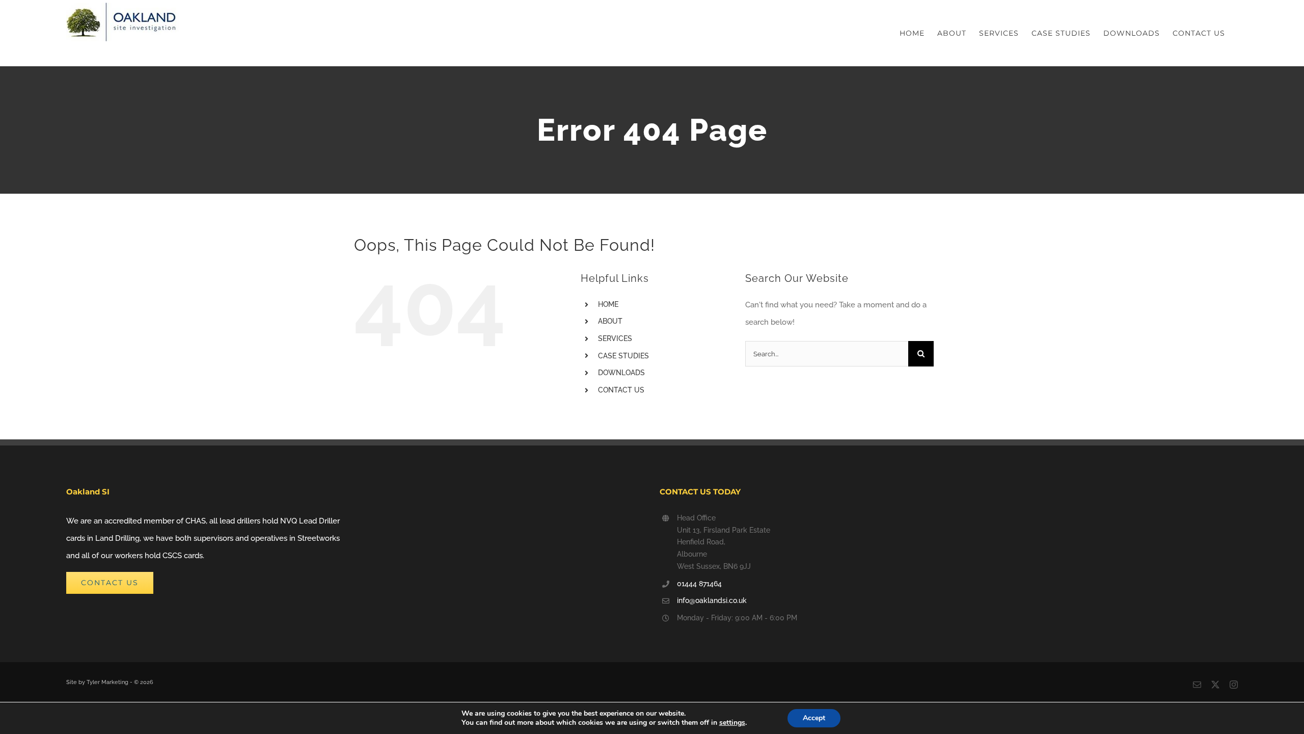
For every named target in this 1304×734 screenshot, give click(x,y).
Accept (814, 718)
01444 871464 (699, 584)
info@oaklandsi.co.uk (712, 600)
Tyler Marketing (108, 682)
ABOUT (610, 321)
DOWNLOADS (621, 373)
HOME (608, 304)
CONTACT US (621, 390)
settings (732, 722)
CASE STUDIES (623, 356)
